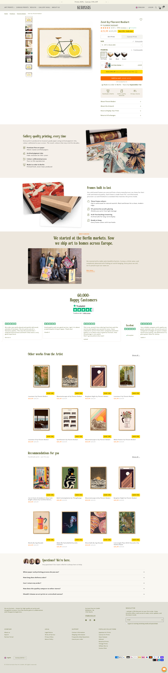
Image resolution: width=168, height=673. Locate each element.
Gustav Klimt (103, 648)
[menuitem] (9, 8)
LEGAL (47, 629)
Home (6, 13)
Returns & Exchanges (108, 115)
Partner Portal (8, 637)
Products (12, 13)
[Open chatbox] (164, 669)
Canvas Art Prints (104, 635)
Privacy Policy (49, 637)
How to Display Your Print (110, 111)
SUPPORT (75, 629)
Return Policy (49, 639)
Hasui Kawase (103, 637)
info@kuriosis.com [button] (90, 615)
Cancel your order (77, 639)
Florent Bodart (21, 13)
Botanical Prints (104, 641)
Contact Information (78, 632)
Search (6, 635)
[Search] (156, 7)
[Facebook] (87, 620)
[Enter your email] (162, 620)
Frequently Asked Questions (80, 637)
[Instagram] (91, 620)
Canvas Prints (22, 7)
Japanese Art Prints (105, 632)
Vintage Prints (103, 644)
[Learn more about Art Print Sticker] (122, 65)
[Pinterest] (96, 620)
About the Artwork (107, 106)
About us (56, 7)
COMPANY (8, 629)
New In (33, 7)
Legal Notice (49, 632)
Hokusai (101, 639)
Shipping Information (78, 635)
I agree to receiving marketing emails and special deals (143, 623)
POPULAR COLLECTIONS (107, 629)
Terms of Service (50, 635)
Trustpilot (133, 28)
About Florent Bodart (108, 102)
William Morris (103, 646)
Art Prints (8, 7)
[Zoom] (91, 20)
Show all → (136, 355)
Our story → (90, 270)
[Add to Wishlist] (141, 19)
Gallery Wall (44, 7)
